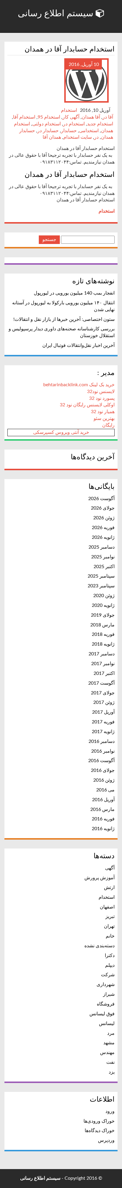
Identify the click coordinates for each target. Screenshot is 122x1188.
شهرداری (106, 984)
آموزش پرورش (99, 877)
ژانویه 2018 (103, 644)
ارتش (109, 887)
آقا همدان (91, 117)
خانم (110, 936)
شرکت (108, 974)
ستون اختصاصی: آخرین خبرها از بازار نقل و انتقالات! (64, 319)
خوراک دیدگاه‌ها (100, 1130)
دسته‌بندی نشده (99, 945)
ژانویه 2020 (103, 605)
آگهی (110, 868)
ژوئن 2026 (104, 517)
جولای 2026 (103, 508)
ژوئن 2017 (104, 702)
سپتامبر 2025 (101, 576)
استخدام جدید (100, 124)
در (96, 137)
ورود (110, 1111)
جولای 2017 (103, 693)
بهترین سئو (104, 418)
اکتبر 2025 (104, 566)
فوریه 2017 (103, 722)
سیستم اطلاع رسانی (57, 13)
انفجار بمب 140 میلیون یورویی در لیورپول (74, 293)
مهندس (107, 1052)
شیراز (109, 994)
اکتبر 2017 (104, 673)
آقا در (107, 117)
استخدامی (89, 130)
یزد (112, 1072)
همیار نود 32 (103, 411)
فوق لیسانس (102, 1013)
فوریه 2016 (103, 819)
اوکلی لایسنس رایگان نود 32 (87, 405)
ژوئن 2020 (104, 595)
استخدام (69, 110)
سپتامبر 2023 (101, 586)
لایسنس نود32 (101, 391)
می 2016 (105, 790)
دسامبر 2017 (102, 654)
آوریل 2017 (103, 712)
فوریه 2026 (103, 527)
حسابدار (69, 130)
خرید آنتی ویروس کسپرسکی (61, 432)
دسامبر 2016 (102, 741)
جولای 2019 (103, 615)
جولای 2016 (103, 770)
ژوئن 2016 (104, 780)
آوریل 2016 (103, 799)
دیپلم (110, 965)
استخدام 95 (49, 117)
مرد (111, 1033)
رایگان (108, 425)
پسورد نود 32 (102, 398)
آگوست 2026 (101, 498)
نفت (110, 1062)
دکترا (110, 955)
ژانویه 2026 (103, 537)
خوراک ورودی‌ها (99, 1121)
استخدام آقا (24, 117)
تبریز (110, 916)
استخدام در (74, 124)
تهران (109, 926)
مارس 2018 (102, 625)
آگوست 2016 (101, 760)
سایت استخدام (77, 137)
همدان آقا (52, 137)
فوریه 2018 (103, 634)
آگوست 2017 (101, 683)
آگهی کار (70, 117)
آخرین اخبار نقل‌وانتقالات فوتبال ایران (78, 345)
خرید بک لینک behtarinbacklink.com (79, 384)
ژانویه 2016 (103, 828)
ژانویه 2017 (103, 731)
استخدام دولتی (46, 124)
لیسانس (107, 1023)
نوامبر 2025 (103, 557)
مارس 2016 (102, 809)
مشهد (109, 1042)
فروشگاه (106, 1004)
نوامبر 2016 (103, 751)
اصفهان (107, 907)
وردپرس (106, 1140)
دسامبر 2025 (102, 547)
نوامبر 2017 (103, 663)
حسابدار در (48, 130)
